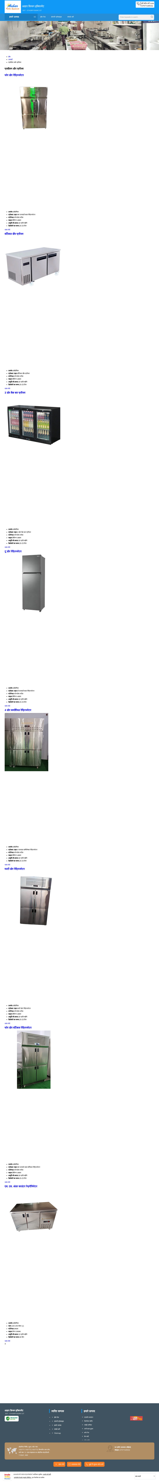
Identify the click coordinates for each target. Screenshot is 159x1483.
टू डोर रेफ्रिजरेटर (13, 551)
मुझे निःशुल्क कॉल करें (96, 1464)
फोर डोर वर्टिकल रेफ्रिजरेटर (18, 1027)
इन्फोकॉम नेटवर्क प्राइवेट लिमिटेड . (23, 1477)
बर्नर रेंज (86, 1432)
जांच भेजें (7, 230)
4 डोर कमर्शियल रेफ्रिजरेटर (18, 710)
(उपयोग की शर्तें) (47, 1474)
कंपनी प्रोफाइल (56, 17)
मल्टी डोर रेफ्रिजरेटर (15, 868)
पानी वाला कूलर (88, 1429)
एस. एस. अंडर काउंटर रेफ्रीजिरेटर (21, 1186)
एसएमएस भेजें (75, 1464)
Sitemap (57, 1433)
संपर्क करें (70, 17)
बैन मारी (86, 1436)
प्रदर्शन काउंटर (88, 1417)
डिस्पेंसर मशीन (88, 1421)
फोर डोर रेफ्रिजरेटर (14, 75)
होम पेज (43, 17)
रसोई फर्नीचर (88, 1425)
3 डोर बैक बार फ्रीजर (15, 392)
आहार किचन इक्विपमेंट (33, 7)
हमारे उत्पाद (14, 16)
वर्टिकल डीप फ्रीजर (14, 233)
